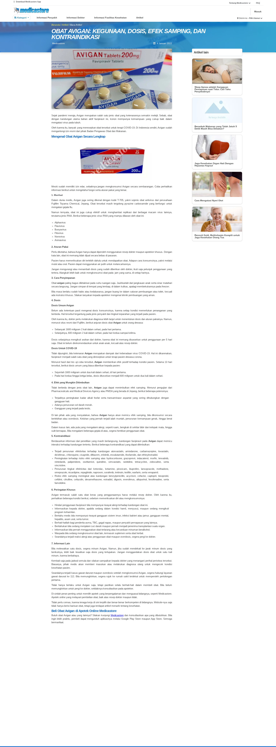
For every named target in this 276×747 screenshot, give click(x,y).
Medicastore (117, 615)
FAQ (258, 3)
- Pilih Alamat (254, 18)
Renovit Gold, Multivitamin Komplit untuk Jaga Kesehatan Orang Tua (217, 236)
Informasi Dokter (76, 17)
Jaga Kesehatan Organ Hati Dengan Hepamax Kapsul (214, 164)
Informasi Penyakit (47, 17)
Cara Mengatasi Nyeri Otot (209, 200)
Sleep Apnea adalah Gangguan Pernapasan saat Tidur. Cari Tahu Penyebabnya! (213, 89)
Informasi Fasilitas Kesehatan (110, 17)
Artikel (139, 17)
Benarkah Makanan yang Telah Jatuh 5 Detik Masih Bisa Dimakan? (216, 127)
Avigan (161, 127)
